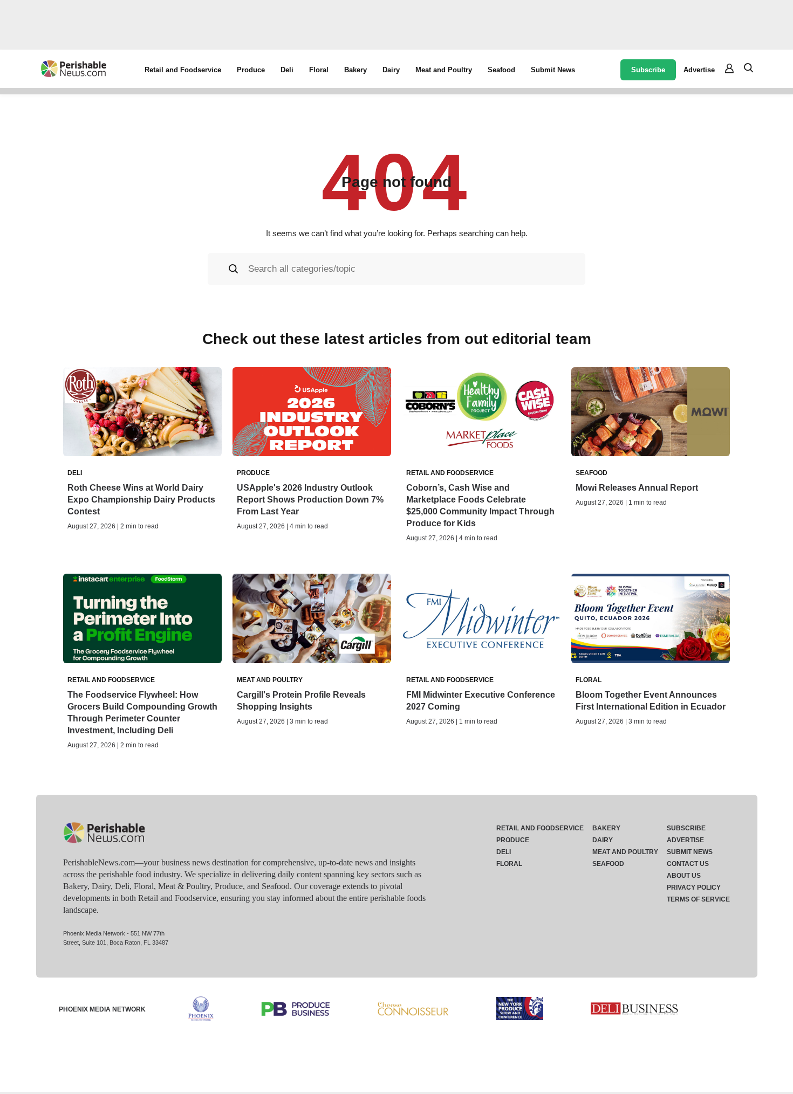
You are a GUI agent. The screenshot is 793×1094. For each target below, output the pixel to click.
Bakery (355, 70)
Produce (251, 70)
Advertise (699, 70)
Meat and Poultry (443, 70)
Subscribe (648, 70)
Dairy (391, 70)
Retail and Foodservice (183, 70)
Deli (287, 70)
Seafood (501, 70)
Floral (319, 70)
